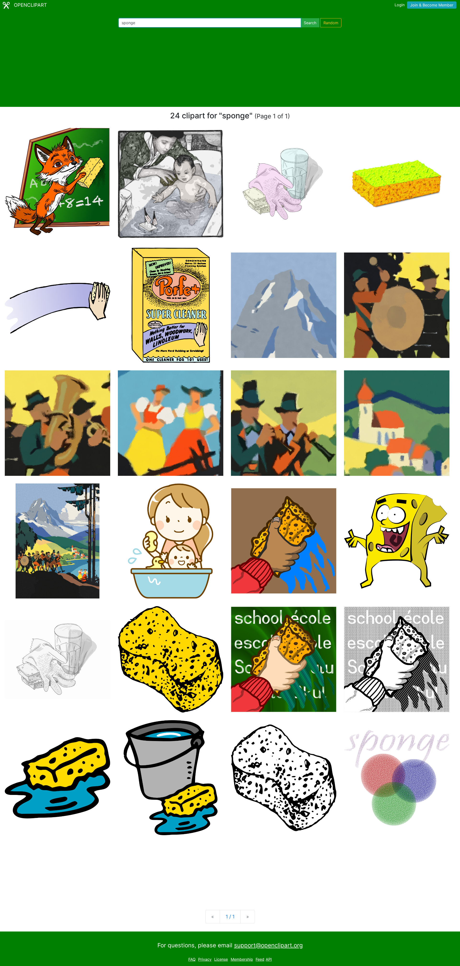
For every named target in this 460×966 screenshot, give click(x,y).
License (221, 959)
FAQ (192, 959)
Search (310, 22)
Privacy (205, 959)
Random (330, 22)
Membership (242, 959)
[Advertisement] (230, 67)
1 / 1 (230, 917)
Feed (260, 959)
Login (400, 4)
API (269, 959)
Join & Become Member (431, 5)
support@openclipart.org (268, 945)
